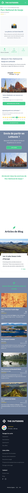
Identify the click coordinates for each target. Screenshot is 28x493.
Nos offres (5, 445)
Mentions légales (11, 487)
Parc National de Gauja (14, 7)
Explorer (14, 147)
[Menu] (25, 3)
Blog (3, 476)
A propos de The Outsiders (9, 453)
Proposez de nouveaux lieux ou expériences (13, 462)
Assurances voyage (7, 459)
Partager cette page (7, 465)
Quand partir (5, 442)
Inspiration (5, 436)
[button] (14, 74)
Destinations (5, 439)
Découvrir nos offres (14, 103)
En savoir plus (14, 123)
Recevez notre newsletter (9, 456)
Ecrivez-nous (5, 473)
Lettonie (5, 7)
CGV (20, 487)
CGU (17, 487)
